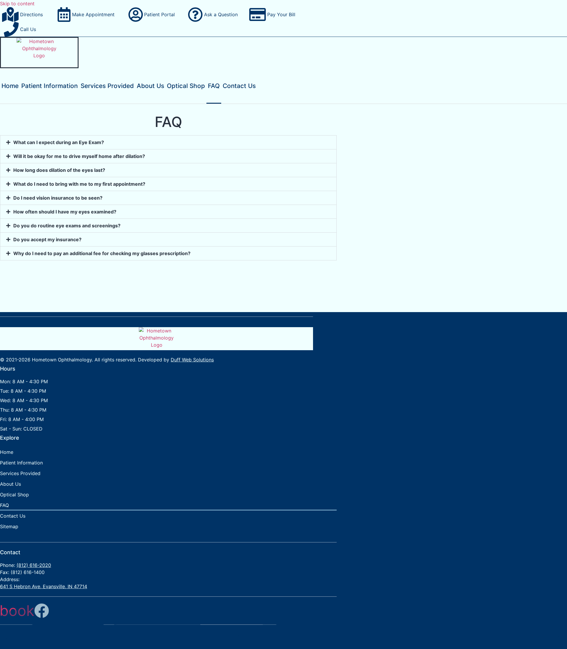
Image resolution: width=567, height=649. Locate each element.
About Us (150, 85)
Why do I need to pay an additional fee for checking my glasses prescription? (101, 253)
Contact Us (239, 85)
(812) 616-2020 (34, 565)
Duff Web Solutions (192, 360)
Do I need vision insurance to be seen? (57, 198)
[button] (168, 142)
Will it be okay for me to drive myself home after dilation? (79, 156)
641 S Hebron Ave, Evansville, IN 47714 (43, 586)
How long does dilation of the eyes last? (59, 170)
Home (10, 85)
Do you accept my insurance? (47, 239)
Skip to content (17, 3)
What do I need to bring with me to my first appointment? (79, 184)
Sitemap (9, 526)
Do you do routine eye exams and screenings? (66, 226)
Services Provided (107, 85)
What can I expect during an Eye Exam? (58, 142)
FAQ (214, 85)
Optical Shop (186, 85)
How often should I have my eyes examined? (64, 212)
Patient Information (49, 85)
